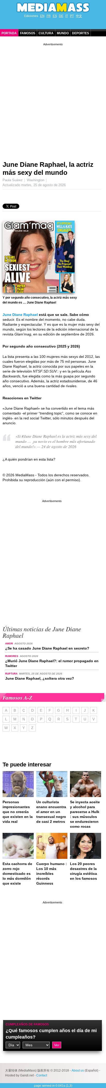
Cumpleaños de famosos (27, 1024)
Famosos (27, 33)
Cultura (46, 33)
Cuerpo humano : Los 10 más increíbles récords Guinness (51, 873)
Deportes (80, 33)
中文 (79, 16)
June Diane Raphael (20, 315)
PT (72, 16)
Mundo (63, 33)
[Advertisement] (53, 100)
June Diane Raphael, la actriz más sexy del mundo (48, 168)
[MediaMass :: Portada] (53, 7)
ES (55, 16)
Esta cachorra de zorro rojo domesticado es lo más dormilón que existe (17, 873)
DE (61, 16)
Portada (9, 33)
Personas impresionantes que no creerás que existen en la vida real (18, 812)
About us (78, 1070)
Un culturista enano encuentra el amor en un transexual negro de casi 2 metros (51, 812)
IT (66, 16)
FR (49, 16)
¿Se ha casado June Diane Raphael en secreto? (47, 648)
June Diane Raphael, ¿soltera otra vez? (39, 678)
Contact (41, 1075)
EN (42, 16)
